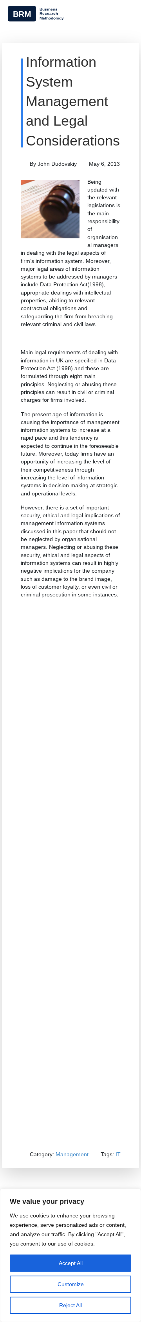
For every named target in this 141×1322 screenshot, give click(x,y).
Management (72, 1154)
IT (118, 1154)
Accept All (71, 1263)
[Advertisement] (70, 877)
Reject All (70, 1305)
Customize (71, 1284)
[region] (70, 1255)
